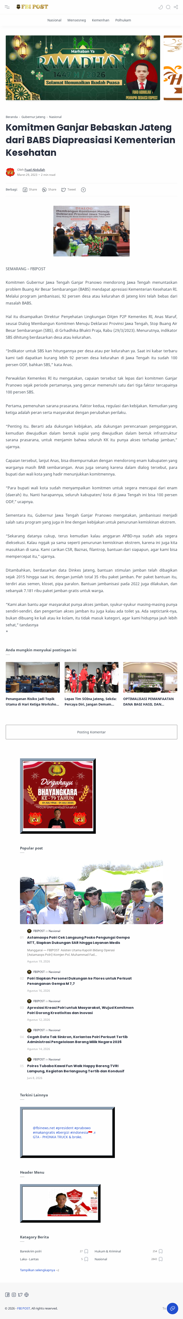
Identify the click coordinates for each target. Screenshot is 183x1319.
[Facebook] (7, 1294)
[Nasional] (54, 20)
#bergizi (62, 1132)
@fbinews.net (44, 1128)
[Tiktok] (26, 1294)
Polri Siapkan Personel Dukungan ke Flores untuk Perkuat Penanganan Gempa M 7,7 (79, 981)
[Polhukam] (123, 20)
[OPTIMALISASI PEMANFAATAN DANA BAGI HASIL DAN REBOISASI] (150, 677)
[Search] (168, 7)
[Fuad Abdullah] (35, 170)
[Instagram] (13, 1294)
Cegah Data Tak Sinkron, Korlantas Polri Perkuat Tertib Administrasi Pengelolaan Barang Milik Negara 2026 (77, 1039)
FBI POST (23, 1308)
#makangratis (44, 1132)
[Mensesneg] (76, 20)
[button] (160, 7)
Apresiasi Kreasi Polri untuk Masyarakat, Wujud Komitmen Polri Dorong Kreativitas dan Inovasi (80, 1010)
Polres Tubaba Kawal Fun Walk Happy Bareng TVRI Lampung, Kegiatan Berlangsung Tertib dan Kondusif (75, 1069)
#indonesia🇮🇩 (81, 1132)
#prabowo (82, 1128)
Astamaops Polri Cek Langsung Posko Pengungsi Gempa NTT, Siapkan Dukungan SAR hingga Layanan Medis (78, 940)
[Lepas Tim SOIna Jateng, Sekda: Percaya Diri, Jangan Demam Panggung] (92, 677)
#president (64, 1128)
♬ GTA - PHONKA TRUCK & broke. (65, 1134)
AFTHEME (88, 1308)
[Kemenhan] (100, 20)
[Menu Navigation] (7, 7)
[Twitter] (20, 1294)
